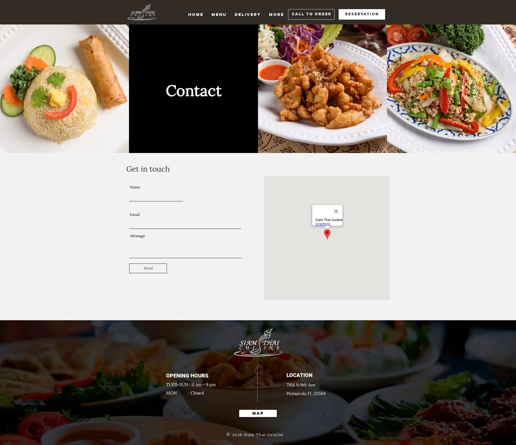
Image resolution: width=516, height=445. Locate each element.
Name (135, 187)
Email (135, 214)
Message (137, 236)
